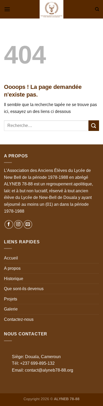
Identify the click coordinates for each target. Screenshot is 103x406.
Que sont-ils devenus (24, 288)
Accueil (11, 258)
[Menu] (7, 9)
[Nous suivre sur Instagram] (18, 224)
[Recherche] (97, 9)
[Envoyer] (93, 125)
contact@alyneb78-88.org (49, 370)
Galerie (11, 309)
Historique (13, 278)
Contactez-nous (19, 319)
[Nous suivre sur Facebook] (8, 224)
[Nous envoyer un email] (28, 224)
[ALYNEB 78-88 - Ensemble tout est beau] (51, 9)
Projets (10, 299)
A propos (12, 268)
